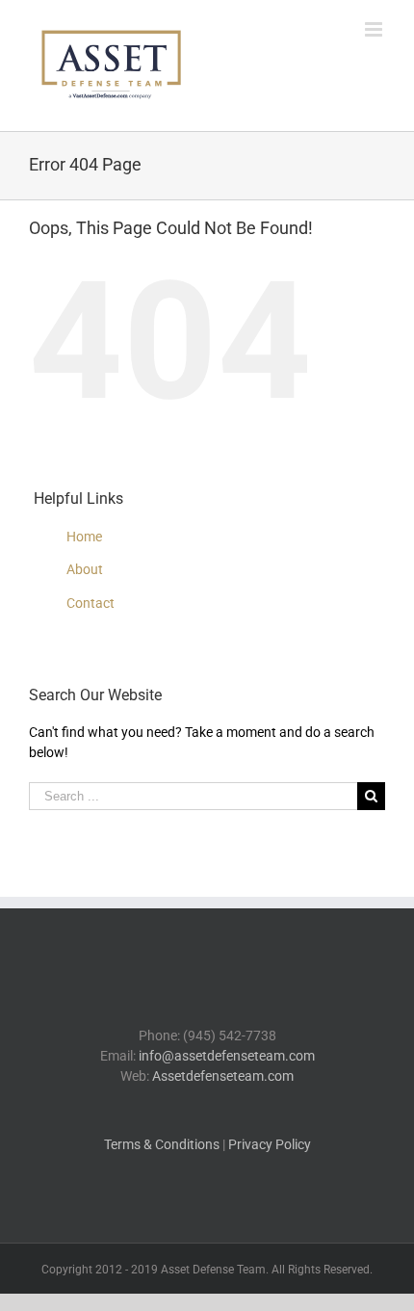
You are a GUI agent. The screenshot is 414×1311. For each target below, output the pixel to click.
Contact (90, 603)
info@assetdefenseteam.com (227, 1055)
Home (84, 536)
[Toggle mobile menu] (375, 29)
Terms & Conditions (162, 1144)
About (84, 569)
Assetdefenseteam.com (223, 1076)
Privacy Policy (269, 1144)
